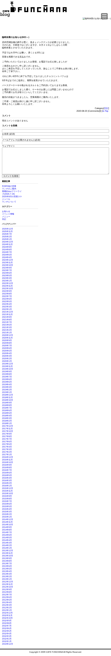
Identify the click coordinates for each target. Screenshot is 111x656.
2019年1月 (7, 392)
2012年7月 (7, 594)
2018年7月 (7, 408)
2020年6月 (7, 348)
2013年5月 (7, 568)
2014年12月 (7, 519)
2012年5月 (7, 600)
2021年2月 (7, 330)
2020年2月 (7, 358)
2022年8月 (7, 293)
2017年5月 (7, 444)
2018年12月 (7, 395)
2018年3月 (7, 418)
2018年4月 (7, 415)
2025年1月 (7, 239)
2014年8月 (7, 530)
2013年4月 (7, 571)
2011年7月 (7, 626)
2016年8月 (7, 467)
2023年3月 (7, 278)
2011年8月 (7, 623)
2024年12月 (7, 242)
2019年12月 (7, 364)
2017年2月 (7, 452)
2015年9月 (7, 496)
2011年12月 (7, 613)
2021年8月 (7, 319)
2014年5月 (7, 537)
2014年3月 (7, 543)
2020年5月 (7, 351)
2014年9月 (7, 527)
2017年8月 (7, 436)
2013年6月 (7, 566)
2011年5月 (7, 631)
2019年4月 (7, 384)
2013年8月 (7, 561)
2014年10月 (7, 524)
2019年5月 (7, 382)
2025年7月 (7, 234)
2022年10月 (7, 288)
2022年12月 (7, 283)
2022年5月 (7, 301)
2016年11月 (7, 460)
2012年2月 (7, 607)
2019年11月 (7, 366)
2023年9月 (7, 268)
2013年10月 (7, 556)
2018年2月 (7, 421)
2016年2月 (7, 483)
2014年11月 (7, 522)
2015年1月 (7, 517)
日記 (106, 108)
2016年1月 (7, 485)
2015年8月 (7, 498)
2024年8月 (7, 249)
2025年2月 (7, 236)
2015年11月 (7, 491)
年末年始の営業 (9, 186)
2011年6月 (7, 628)
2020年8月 (7, 343)
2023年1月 (7, 280)
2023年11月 (7, 262)
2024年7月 (7, 252)
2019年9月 (7, 371)
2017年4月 (7, 447)
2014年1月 (7, 548)
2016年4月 (7, 478)
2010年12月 (7, 644)
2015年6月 (7, 504)
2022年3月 (7, 306)
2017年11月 (7, 428)
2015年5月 (7, 506)
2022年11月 (7, 286)
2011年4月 (7, 633)
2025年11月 (7, 231)
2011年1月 (7, 641)
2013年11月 (7, 553)
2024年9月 (7, 247)
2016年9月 (7, 465)
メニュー (6, 216)
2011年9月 (7, 620)
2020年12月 (7, 335)
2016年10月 (7, 462)
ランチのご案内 (9, 189)
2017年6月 (7, 441)
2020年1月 (7, 361)
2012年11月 (7, 584)
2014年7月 (7, 532)
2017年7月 (7, 439)
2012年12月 (7, 581)
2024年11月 (7, 244)
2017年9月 (7, 434)
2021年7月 (7, 322)
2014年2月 (7, 545)
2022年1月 (7, 309)
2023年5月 (7, 275)
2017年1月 (7, 454)
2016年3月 (7, 480)
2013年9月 (7, 558)
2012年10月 (7, 587)
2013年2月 (7, 576)
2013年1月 (7, 579)
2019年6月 (7, 379)
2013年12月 (7, 550)
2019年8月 (7, 374)
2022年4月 (7, 304)
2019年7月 (7, 376)
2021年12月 (7, 312)
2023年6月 (7, 273)
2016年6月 (7, 472)
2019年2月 (7, 389)
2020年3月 (7, 356)
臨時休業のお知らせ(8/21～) (15, 37)
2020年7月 (7, 345)
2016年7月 (7, 470)
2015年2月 (7, 514)
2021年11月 (7, 314)
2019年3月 (7, 387)
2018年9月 (7, 402)
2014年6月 (7, 535)
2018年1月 (7, 423)
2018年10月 (7, 400)
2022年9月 (7, 291)
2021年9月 (7, 317)
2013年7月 (7, 563)
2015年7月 (7, 501)
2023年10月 (7, 265)
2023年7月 (7, 270)
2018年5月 (7, 413)
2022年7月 (7, 296)
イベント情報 (8, 214)
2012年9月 (7, 589)
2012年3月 (7, 605)
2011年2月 (7, 639)
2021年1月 (7, 332)
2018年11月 (7, 397)
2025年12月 (7, 229)
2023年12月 (7, 260)
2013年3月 (7, 574)
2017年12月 (7, 426)
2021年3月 (7, 327)
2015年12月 (7, 488)
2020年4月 (7, 353)
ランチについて (9, 202)
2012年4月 (7, 602)
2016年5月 (7, 475)
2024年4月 (7, 257)
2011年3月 (7, 636)
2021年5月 (7, 325)
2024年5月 (7, 255)
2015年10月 (7, 493)
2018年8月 (7, 405)
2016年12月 (7, 457)
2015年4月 (7, 509)
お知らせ (6, 211)
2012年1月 (7, 610)
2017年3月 (7, 449)
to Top (105, 111)
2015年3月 (7, 511)
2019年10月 (7, 369)
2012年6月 (7, 597)
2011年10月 (7, 618)
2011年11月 (7, 615)
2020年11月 (7, 338)
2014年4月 (7, 540)
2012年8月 (7, 592)
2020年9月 (7, 340)
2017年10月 (7, 431)
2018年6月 (7, 410)
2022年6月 (7, 299)
